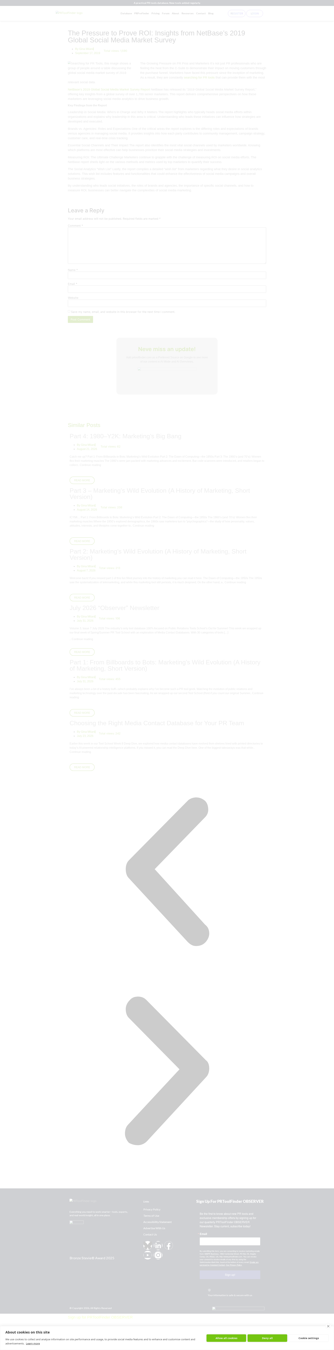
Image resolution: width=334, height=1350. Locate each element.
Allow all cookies (226, 1338)
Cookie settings (309, 1338)
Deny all (267, 1338)
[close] (328, 1326)
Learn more (33, 1343)
